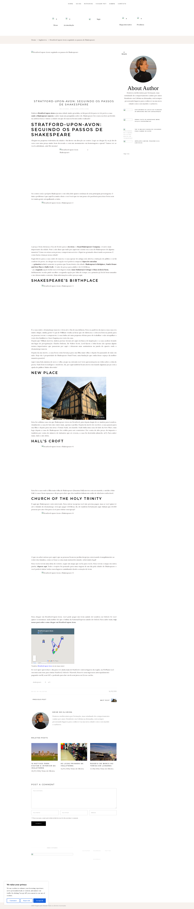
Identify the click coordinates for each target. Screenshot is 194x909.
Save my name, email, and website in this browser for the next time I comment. (55, 818)
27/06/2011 (94, 769)
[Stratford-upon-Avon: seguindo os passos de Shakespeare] (40, 721)
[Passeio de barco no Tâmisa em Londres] (103, 752)
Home (33, 40)
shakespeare (37, 682)
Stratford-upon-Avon (79, 109)
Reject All (26, 901)
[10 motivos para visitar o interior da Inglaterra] (44, 752)
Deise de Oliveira (39, 691)
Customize (13, 901)
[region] (26, 893)
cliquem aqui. (42, 566)
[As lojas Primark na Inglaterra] (74, 752)
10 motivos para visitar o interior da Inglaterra (43, 766)
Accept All (39, 901)
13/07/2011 (65, 769)
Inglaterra (43, 40)
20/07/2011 (35, 771)
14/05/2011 (113, 691)
